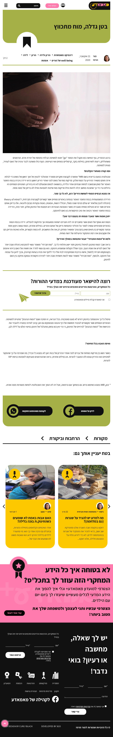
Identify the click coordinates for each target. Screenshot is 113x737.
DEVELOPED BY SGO (51, 726)
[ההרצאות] (31, 675)
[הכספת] (18, 675)
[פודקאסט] (43, 675)
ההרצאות (31, 683)
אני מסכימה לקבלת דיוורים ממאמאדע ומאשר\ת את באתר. (42, 656)
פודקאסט (43, 683)
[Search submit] (19, 6)
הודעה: (105, 696)
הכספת (19, 683)
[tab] (96, 438)
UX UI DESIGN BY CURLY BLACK (18, 726)
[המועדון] (7, 675)
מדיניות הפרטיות (83, 706)
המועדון (7, 683)
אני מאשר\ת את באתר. (87, 706)
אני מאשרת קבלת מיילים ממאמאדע (89, 300)
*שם (106, 686)
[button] (6, 5)
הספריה (55, 683)
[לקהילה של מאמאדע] (55, 699)
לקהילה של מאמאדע (30, 699)
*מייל (81, 686)
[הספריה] (55, 675)
